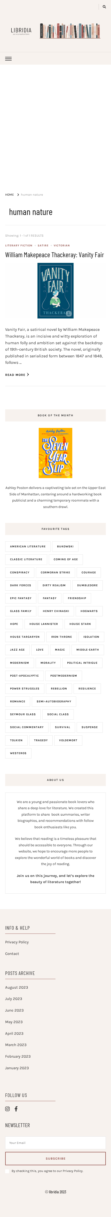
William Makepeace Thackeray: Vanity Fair (54, 254)
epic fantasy (20, 598)
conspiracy (19, 572)
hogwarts (89, 611)
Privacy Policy (17, 942)
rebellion (59, 688)
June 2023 (14, 1010)
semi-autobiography (54, 701)
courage (89, 572)
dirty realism (54, 585)
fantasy (50, 598)
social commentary (27, 727)
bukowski (65, 546)
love (40, 649)
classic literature (26, 559)
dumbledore (87, 585)
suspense (90, 727)
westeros (18, 753)
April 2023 (14, 1033)
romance (17, 701)
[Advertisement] (55, 122)
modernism (19, 662)
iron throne (61, 636)
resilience (87, 688)
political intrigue (82, 662)
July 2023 (13, 998)
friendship (77, 598)
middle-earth (87, 649)
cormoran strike (55, 572)
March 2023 (16, 1044)
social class (58, 714)
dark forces (20, 585)
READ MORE (15, 375)
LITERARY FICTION (19, 245)
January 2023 (17, 1068)
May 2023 (14, 1022)
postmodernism (63, 675)
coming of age (66, 559)
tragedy (41, 740)
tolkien (16, 740)
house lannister (43, 624)
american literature (28, 546)
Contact (12, 953)
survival (62, 727)
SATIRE (43, 245)
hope (14, 624)
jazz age (17, 649)
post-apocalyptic (24, 675)
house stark (80, 624)
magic (60, 649)
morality (48, 662)
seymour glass (23, 714)
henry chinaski (56, 611)
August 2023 (16, 987)
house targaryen (25, 636)
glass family (20, 611)
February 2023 (18, 1056)
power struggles (24, 688)
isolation (91, 636)
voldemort (68, 740)
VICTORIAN (62, 245)
